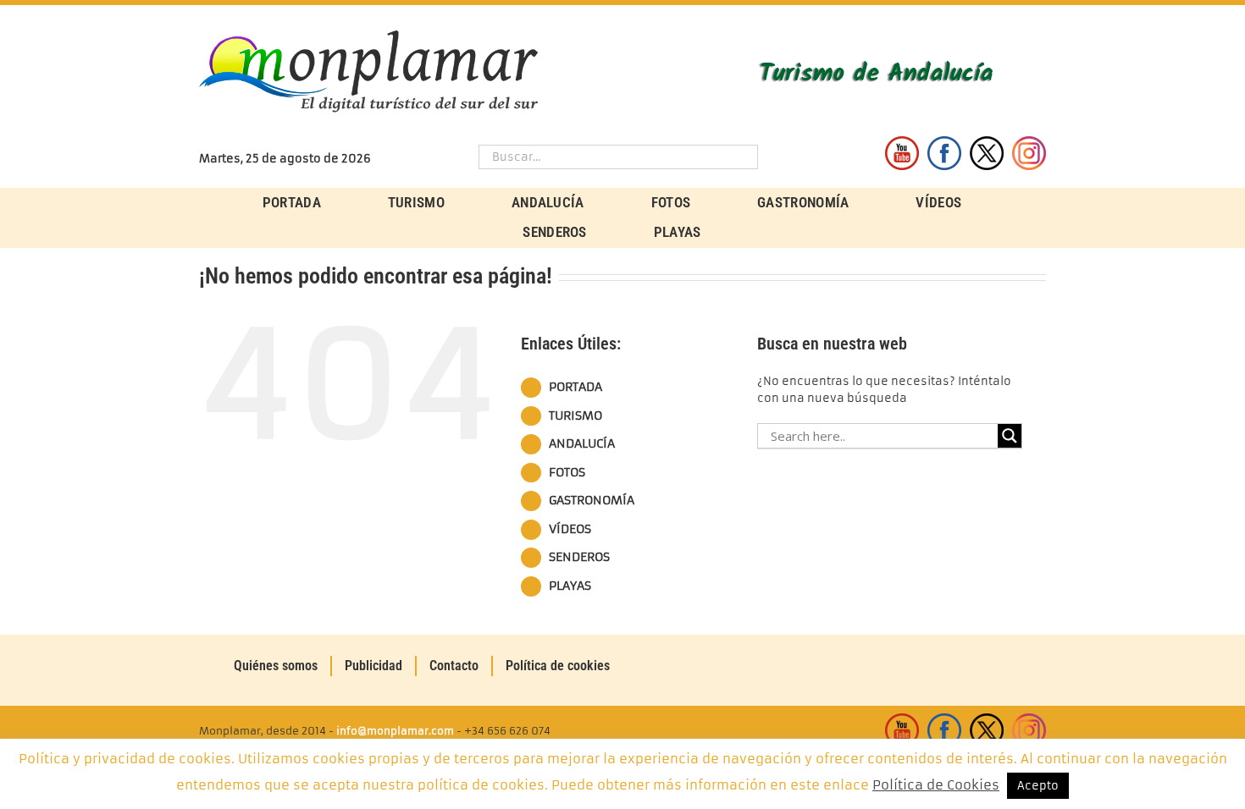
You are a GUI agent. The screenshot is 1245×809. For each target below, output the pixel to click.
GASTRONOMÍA (591, 500)
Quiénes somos (276, 666)
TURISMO (575, 415)
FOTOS (567, 472)
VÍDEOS (570, 529)
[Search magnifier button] (1009, 436)
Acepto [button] (1038, 786)
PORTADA (575, 386)
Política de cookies (558, 666)
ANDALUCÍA (582, 443)
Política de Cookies (935, 785)
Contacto (454, 666)
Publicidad (373, 666)
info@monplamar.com (395, 730)
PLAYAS (570, 585)
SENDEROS (579, 556)
